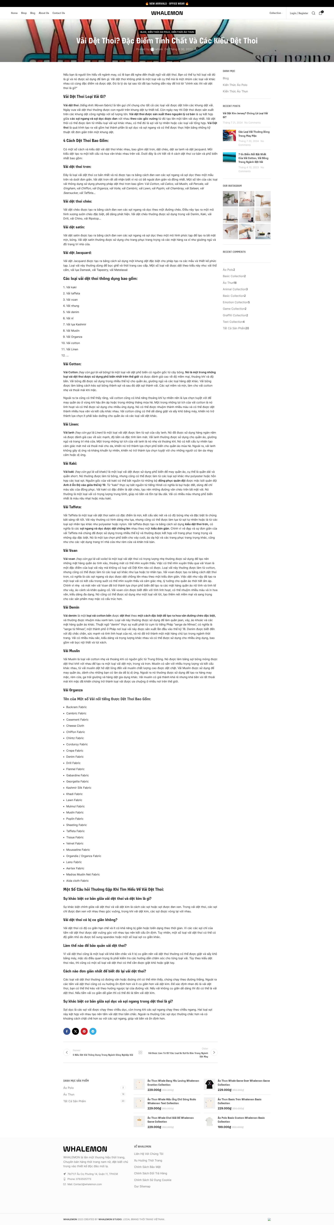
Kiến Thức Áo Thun (183, 32)
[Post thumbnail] (229, 138)
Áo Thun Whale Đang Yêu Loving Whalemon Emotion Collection (173, 1082)
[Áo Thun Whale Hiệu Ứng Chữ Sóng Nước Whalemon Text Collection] (139, 1103)
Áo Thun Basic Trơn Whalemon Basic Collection (239, 1101)
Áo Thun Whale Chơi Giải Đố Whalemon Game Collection (171, 1119)
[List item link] (96, 1179)
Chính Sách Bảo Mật (147, 1167)
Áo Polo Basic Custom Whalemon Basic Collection (241, 1119)
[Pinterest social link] (84, 1031)
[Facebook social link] (66, 1031)
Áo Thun (68, 1094)
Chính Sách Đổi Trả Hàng (150, 1173)
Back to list (140, 1052)
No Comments (252, 122)
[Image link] (85, 1148)
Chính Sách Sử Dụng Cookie (152, 1180)
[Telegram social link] (92, 1031)
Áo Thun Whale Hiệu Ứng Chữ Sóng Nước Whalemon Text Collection (172, 1101)
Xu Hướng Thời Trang (148, 1160)
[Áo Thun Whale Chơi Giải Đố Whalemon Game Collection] (139, 1122)
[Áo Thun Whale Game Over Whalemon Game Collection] (209, 1085)
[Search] (313, 13)
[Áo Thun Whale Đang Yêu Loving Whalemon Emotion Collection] (139, 1085)
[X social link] (75, 1031)
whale (159, 49)
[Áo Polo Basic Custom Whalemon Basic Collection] (209, 1122)
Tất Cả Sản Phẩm (74, 1101)
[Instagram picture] (230, 198)
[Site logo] (167, 12)
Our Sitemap (142, 1186)
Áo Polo (68, 1087)
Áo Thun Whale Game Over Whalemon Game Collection (244, 1082)
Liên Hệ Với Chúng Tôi (148, 1154)
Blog (143, 32)
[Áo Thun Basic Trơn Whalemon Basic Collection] (209, 1103)
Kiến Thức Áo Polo (159, 32)
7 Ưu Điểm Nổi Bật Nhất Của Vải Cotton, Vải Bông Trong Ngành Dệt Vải (253, 158)
